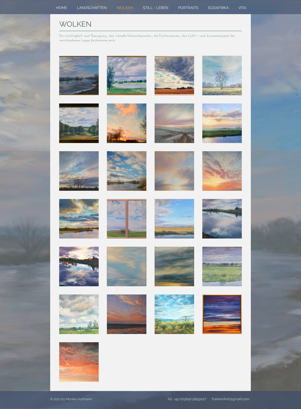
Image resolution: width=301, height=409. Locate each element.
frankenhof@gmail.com (230, 399)
